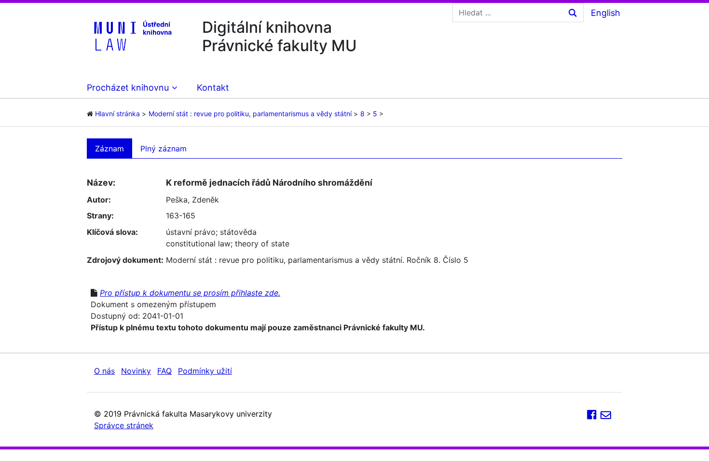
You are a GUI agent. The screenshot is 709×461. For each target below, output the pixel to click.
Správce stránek (123, 425)
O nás (104, 371)
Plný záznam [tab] (163, 148)
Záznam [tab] (109, 148)
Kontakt (213, 87)
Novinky (136, 371)
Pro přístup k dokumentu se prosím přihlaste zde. (190, 293)
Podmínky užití (205, 371)
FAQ (164, 371)
